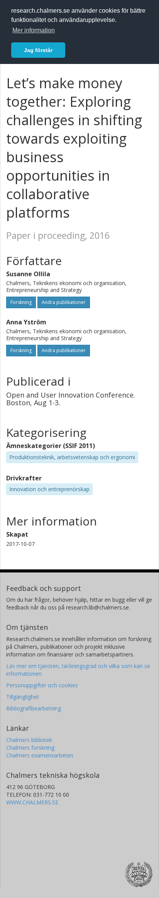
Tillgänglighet (22, 696)
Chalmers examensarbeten (39, 755)
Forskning (21, 302)
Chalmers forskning (30, 747)
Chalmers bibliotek (29, 740)
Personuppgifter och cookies (42, 685)
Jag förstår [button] (38, 50)
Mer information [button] (33, 30)
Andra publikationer (64, 302)
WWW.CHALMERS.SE (32, 802)
